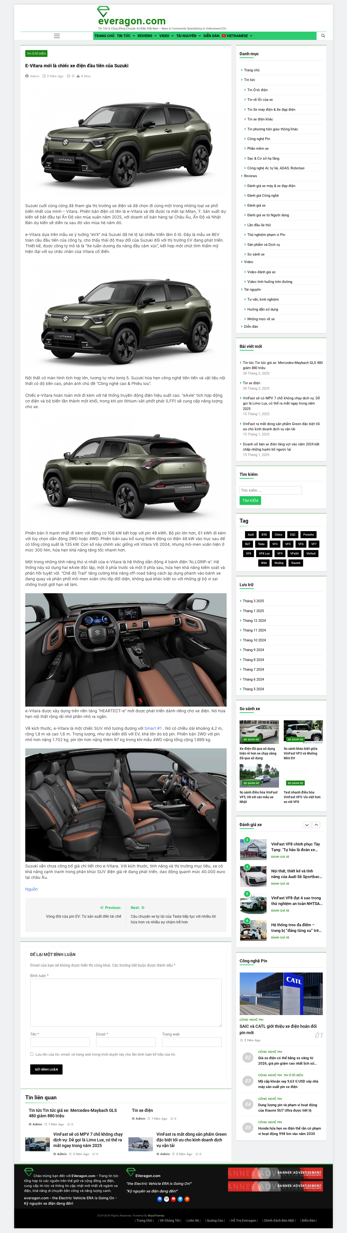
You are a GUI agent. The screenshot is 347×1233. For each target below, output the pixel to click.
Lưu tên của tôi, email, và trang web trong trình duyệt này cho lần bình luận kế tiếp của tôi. (106, 1054)
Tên (34, 1034)
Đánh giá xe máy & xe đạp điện (271, 186)
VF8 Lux (264, 553)
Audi (251, 534)
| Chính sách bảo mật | (279, 1220)
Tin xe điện (142, 1110)
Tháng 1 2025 (253, 611)
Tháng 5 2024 (253, 689)
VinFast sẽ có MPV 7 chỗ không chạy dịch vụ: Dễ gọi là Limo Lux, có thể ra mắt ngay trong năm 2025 (88, 1140)
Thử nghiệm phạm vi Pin (266, 235)
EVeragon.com (132, 21)
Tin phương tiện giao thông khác (272, 129)
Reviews (145, 36)
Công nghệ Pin (258, 139)
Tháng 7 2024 (253, 669)
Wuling (279, 563)
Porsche (308, 534)
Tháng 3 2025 (253, 601)
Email (102, 1034)
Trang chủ (104, 36)
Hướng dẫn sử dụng (262, 309)
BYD (264, 534)
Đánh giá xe (256, 205)
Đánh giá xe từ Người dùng (268, 215)
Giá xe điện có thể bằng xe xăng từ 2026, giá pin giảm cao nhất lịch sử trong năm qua (286, 1063)
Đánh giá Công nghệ (263, 195)
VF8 (248, 553)
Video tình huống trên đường (269, 282)
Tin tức (124, 36)
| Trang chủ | (144, 1220)
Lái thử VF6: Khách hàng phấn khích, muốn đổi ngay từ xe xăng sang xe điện (294, 931)
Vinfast (311, 553)
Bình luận (39, 975)
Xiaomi (295, 563)
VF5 (288, 544)
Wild (264, 563)
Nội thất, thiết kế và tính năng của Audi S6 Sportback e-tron (296, 850)
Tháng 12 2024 (254, 621)
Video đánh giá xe (261, 272)
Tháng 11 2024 (254, 630)
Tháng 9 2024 (253, 650)
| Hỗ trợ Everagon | (243, 1220)
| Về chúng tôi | (169, 1220)
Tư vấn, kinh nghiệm (263, 299)
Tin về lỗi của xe (260, 100)
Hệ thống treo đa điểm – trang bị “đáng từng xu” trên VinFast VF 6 (296, 904)
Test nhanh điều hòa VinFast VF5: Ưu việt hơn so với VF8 (302, 797)
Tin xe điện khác (260, 119)
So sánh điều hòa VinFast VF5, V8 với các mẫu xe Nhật (259, 797)
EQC (293, 534)
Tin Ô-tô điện (36, 53)
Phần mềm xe (258, 148)
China (278, 534)
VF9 (280, 553)
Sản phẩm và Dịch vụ (263, 245)
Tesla (261, 544)
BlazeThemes (156, 1215)
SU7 (247, 544)
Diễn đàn (211, 36)
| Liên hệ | (193, 1220)
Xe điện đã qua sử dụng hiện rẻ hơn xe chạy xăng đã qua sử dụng (258, 753)
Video (164, 36)
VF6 (301, 544)
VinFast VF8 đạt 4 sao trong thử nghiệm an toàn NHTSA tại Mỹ (296, 877)
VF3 (275, 544)
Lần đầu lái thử (259, 225)
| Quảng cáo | (215, 1220)
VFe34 (294, 553)
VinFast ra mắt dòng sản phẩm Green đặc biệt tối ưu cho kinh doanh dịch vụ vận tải (192, 1140)
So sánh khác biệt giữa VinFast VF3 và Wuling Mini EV (300, 753)
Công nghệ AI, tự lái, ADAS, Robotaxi (276, 168)
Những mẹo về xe (261, 319)
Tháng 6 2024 (253, 679)
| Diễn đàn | (308, 1220)
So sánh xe (256, 254)
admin (34, 76)
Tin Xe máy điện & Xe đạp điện (271, 109)
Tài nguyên (186, 36)
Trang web (171, 1034)
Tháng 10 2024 (254, 640)
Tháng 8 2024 (253, 660)
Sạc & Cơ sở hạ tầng (263, 158)
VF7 (314, 544)
